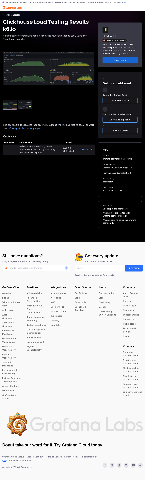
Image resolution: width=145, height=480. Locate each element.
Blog (101, 298)
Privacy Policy (48, 2)
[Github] (126, 465)
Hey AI (126, 336)
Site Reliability (33, 337)
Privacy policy (109, 275)
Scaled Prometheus (36, 325)
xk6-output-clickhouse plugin (23, 128)
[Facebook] (105, 465)
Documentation (106, 293)
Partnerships (129, 305)
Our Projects (81, 293)
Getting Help (129, 324)
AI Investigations (10, 386)
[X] (112, 465)
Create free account (120, 100)
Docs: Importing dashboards (116, 209)
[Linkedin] (119, 465)
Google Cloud (57, 307)
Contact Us (128, 319)
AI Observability (34, 293)
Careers (127, 301)
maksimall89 (108, 181)
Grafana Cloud (76, 444)
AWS (53, 302)
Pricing (5, 298)
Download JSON (120, 130)
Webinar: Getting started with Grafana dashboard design (116, 214)
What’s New (8, 390)
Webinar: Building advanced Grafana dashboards (119, 221)
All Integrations (58, 293)
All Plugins (56, 298)
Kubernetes (56, 316)
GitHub (78, 298)
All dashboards (13, 15)
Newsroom (128, 310)
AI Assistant (8, 310)
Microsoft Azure (59, 311)
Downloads (80, 302)
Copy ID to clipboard (120, 119)
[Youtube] (133, 465)
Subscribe (134, 268)
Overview (7, 293)
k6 (63, 124)
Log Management (35, 342)
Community (104, 302)
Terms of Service (30, 2)
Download (87, 149)
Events (102, 307)
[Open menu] (140, 8)
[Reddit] (140, 465)
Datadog (55, 320)
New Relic (55, 325)
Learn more (118, 2)
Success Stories (131, 315)
